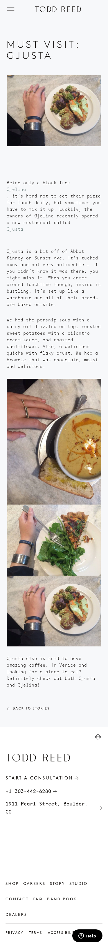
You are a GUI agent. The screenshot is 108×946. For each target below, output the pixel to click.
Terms (35, 933)
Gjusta (15, 229)
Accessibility (63, 933)
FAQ (38, 899)
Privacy (15, 933)
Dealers (16, 915)
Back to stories (31, 708)
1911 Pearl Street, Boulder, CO (47, 808)
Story (57, 884)
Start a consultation (39, 778)
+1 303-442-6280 (28, 791)
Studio (79, 884)
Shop (12, 884)
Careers (34, 884)
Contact (17, 899)
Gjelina (16, 189)
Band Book (62, 899)
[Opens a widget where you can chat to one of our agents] (87, 936)
